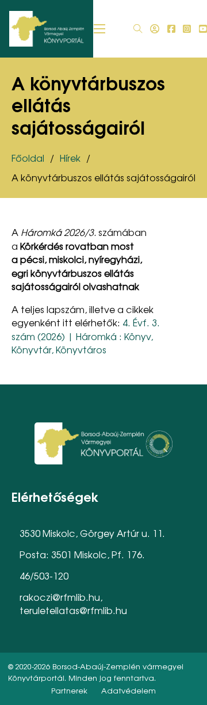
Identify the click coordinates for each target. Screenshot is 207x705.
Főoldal (28, 158)
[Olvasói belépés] (154, 29)
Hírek (70, 158)
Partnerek (69, 690)
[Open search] (138, 29)
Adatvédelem (128, 690)
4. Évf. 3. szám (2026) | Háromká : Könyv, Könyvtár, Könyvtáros (86, 335)
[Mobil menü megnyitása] (99, 28)
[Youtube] (203, 29)
